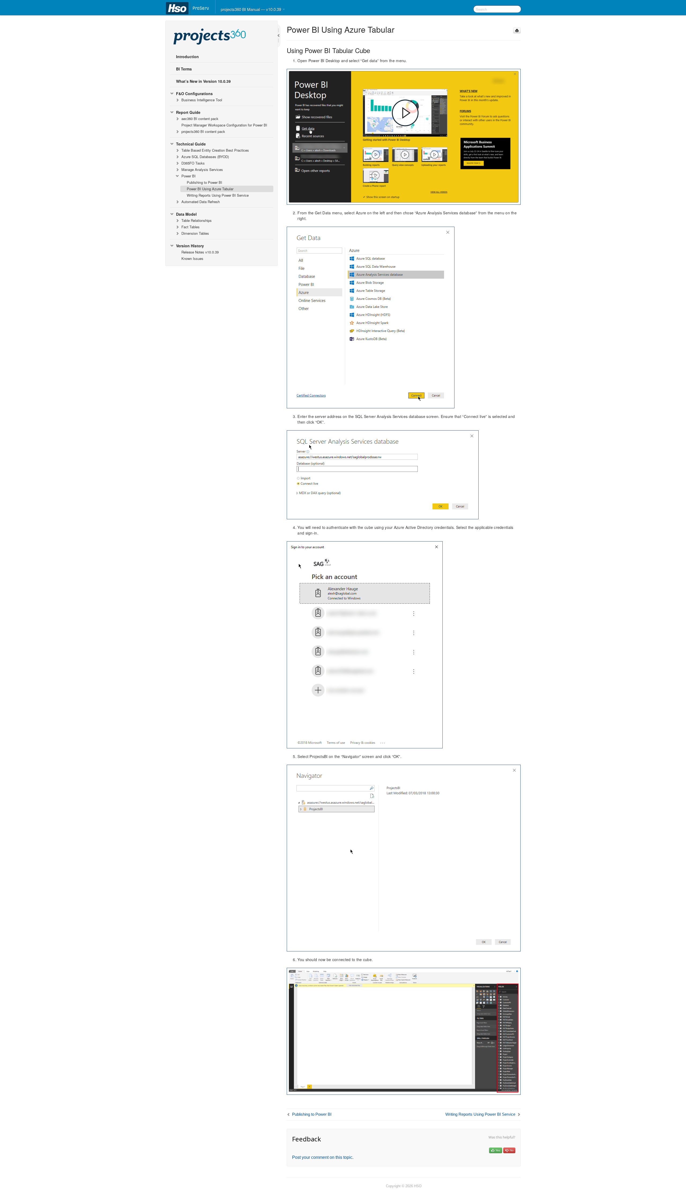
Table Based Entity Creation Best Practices (215, 150)
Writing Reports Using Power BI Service (218, 195)
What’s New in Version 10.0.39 (203, 81)
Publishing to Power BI (204, 182)
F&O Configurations (194, 93)
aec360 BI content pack (199, 118)
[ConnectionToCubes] (404, 1030)
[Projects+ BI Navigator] (404, 857)
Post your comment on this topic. (322, 1157)
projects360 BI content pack (203, 131)
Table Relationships (196, 220)
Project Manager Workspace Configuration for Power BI (224, 125)
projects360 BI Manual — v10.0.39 (251, 9)
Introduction (187, 56)
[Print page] (517, 30)
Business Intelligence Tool (201, 99)
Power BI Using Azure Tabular (210, 188)
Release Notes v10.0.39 (200, 252)
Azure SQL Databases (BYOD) (205, 156)
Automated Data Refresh (200, 201)
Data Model (186, 214)
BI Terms (184, 69)
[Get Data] (404, 136)
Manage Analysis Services (202, 169)
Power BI (188, 175)
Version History (190, 245)
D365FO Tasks (193, 163)
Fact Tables (190, 226)
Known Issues (192, 258)
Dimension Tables (195, 233)
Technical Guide (191, 144)
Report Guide (188, 112)
